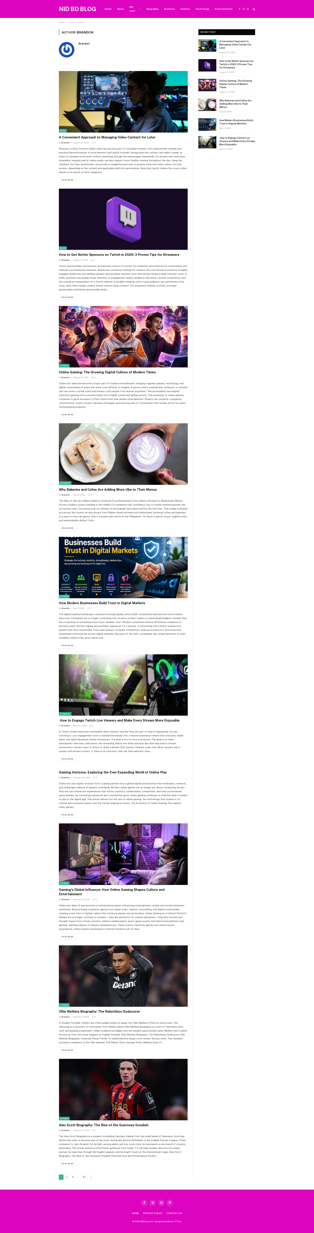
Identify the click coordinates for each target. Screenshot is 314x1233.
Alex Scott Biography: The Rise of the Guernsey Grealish (103, 1125)
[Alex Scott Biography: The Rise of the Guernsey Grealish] (123, 1089)
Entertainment (224, 9)
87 (84, 1177)
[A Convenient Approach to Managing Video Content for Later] (123, 102)
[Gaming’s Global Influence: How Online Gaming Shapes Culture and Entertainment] (123, 854)
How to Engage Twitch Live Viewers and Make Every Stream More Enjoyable (119, 720)
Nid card (132, 9)
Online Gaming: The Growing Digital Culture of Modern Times (107, 372)
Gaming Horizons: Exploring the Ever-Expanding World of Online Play (113, 772)
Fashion (185, 9)
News (120, 9)
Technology (202, 9)
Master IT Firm (174, 1221)
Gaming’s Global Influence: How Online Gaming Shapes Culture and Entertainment (112, 892)
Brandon (84, 43)
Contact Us (174, 1213)
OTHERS (64, 366)
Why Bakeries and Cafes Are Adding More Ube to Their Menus (108, 490)
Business (169, 9)
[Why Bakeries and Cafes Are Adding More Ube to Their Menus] (123, 454)
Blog (63, 131)
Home (108, 9)
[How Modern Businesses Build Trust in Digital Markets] (123, 567)
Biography (153, 9)
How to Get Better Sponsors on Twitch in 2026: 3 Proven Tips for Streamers (119, 255)
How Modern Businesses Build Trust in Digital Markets (102, 603)
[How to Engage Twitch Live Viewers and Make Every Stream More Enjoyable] (123, 685)
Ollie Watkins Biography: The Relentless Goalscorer (99, 1011)
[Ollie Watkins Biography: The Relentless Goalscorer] (123, 976)
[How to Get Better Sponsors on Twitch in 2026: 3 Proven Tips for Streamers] (123, 219)
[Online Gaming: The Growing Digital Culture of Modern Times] (123, 336)
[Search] (253, 9)
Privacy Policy (153, 1213)
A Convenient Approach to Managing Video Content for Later (107, 137)
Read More (67, 180)
